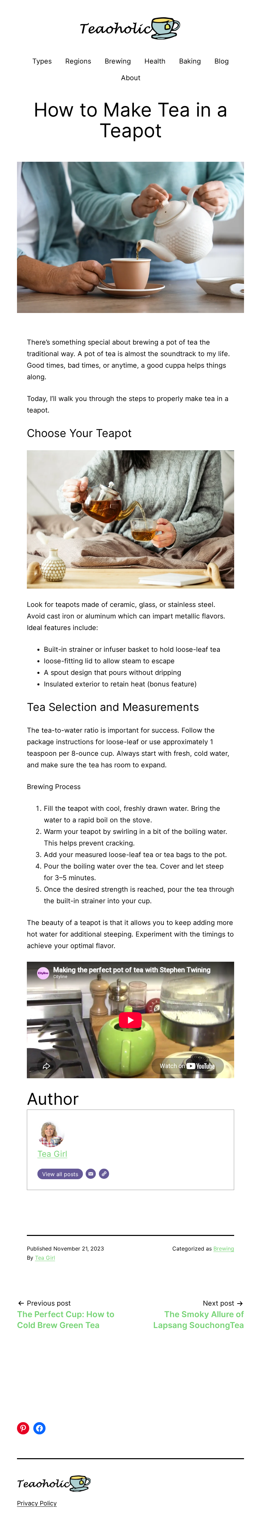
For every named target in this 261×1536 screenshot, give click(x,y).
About (130, 78)
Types (42, 61)
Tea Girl (52, 1154)
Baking (190, 61)
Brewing (118, 61)
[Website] (104, 1174)
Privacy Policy (37, 1503)
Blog (221, 61)
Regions (78, 61)
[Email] (91, 1174)
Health (155, 61)
